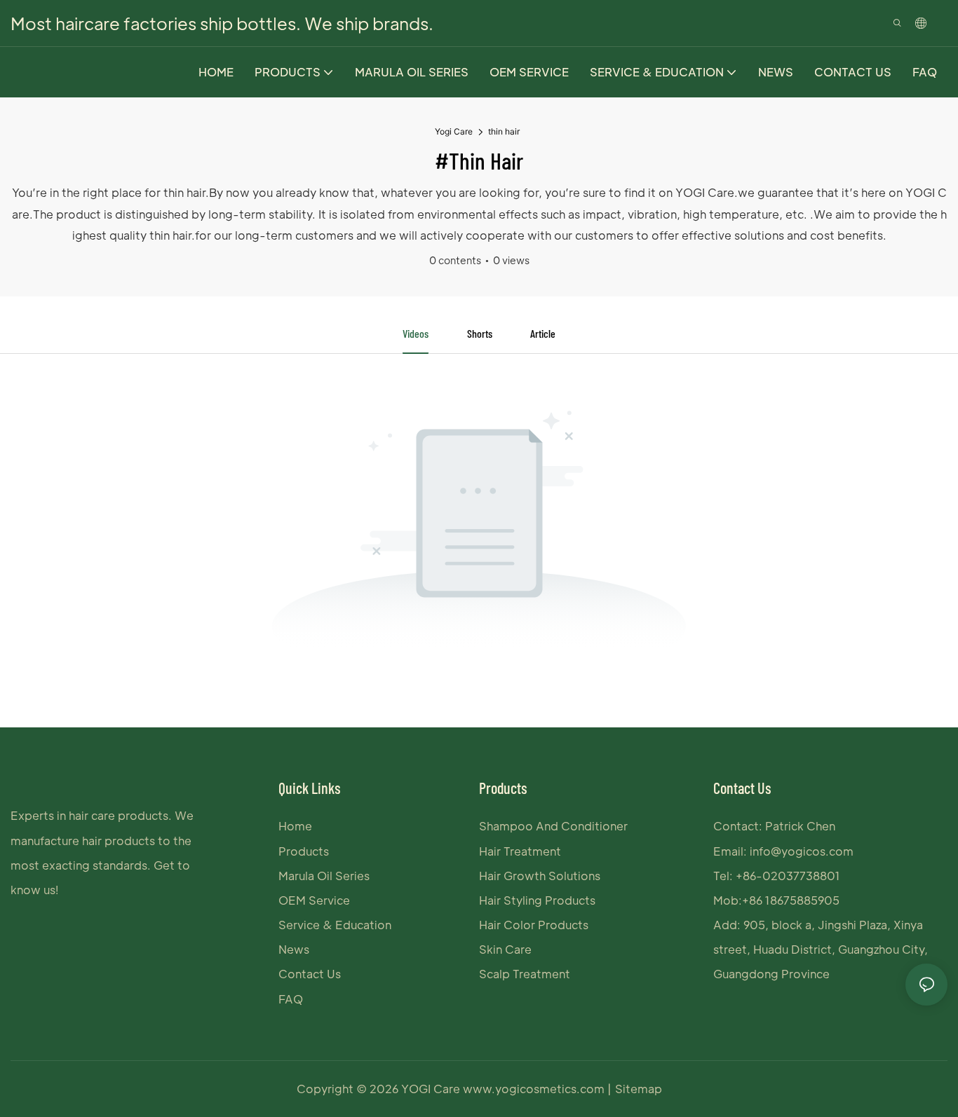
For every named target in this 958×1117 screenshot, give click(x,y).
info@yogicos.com (802, 851)
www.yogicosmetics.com (535, 1088)
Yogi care (454, 131)
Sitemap (638, 1088)
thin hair (504, 131)
